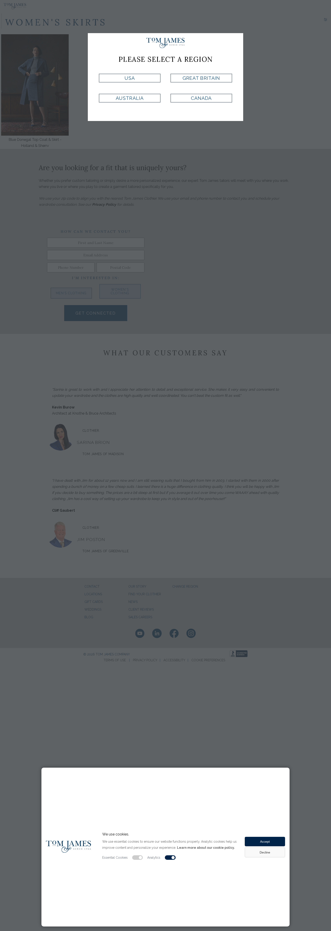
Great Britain (201, 78)
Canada (201, 98)
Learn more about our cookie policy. (206, 847)
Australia (129, 98)
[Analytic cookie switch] (170, 857)
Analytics (153, 857)
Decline (265, 852)
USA (130, 78)
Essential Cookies (115, 857)
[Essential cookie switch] (137, 857)
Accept (265, 841)
